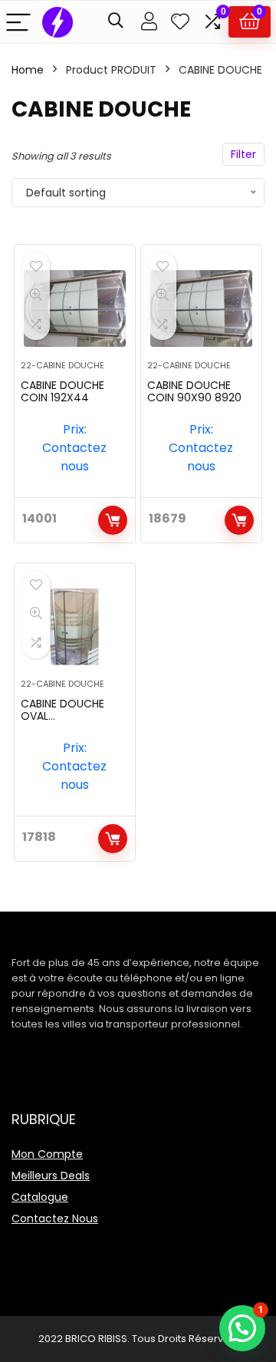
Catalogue (40, 1197)
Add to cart (112, 520)
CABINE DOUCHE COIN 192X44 (62, 391)
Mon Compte (47, 1154)
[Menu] (18, 22)
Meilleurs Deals (51, 1175)
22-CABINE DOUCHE (62, 365)
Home (28, 69)
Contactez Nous (55, 1218)
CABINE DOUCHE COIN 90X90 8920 (194, 391)
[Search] (115, 22)
